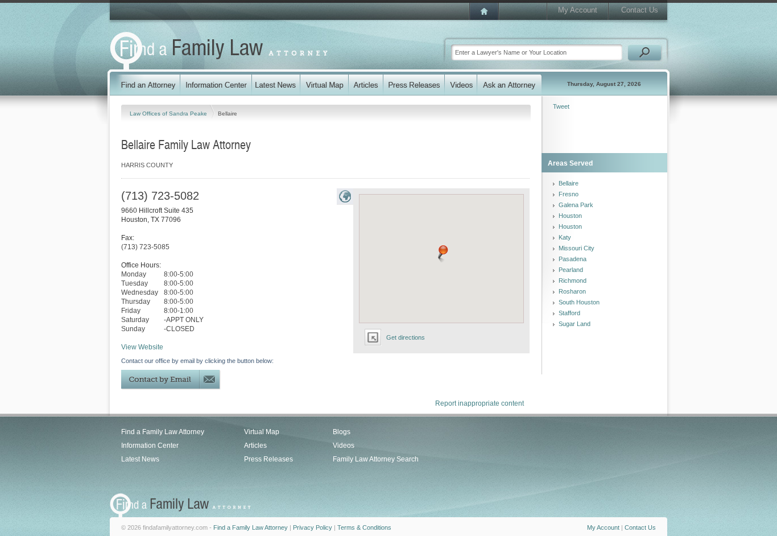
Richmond (572, 280)
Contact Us (639, 10)
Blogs (341, 432)
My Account (577, 10)
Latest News (140, 459)
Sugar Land (574, 323)
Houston (570, 215)
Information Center (150, 446)
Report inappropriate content (479, 403)
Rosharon (572, 291)
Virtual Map (261, 432)
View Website (142, 347)
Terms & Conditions (364, 527)
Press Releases (268, 459)
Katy (565, 237)
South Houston (579, 302)
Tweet (561, 106)
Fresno (568, 194)
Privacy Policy (312, 527)
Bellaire (568, 183)
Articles (255, 446)
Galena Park (576, 204)
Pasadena (572, 258)
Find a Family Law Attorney (162, 432)
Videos (343, 446)
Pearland (571, 269)
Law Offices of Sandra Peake (169, 113)
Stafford (569, 313)
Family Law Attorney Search (376, 459)
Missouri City (576, 248)
